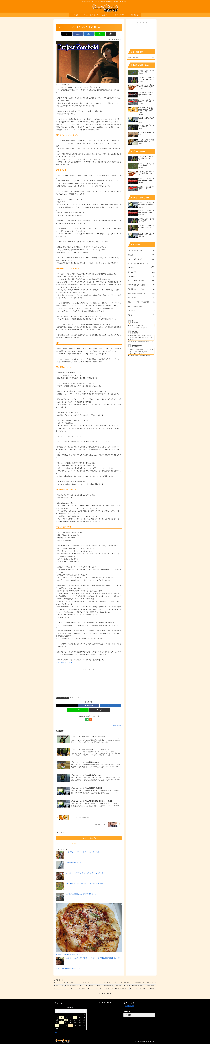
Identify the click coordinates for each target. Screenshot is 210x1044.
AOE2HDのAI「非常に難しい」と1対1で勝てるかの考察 (85, 883)
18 (61, 1023)
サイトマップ (129, 1006)
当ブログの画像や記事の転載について (68, 968)
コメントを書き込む (88, 838)
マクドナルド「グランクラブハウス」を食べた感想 (83, 852)
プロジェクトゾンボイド (65, 662)
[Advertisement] (89, 682)
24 (57, 1025)
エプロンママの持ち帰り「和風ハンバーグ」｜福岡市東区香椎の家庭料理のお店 (93, 958)
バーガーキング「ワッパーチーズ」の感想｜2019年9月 (84, 873)
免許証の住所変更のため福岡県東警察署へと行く (82, 894)
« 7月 (56, 1032)
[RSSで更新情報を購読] (90, 719)
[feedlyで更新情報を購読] (87, 719)
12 (66, 1020)
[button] (111, 34)
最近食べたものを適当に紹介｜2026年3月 (70, 954)
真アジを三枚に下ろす (73, 862)
